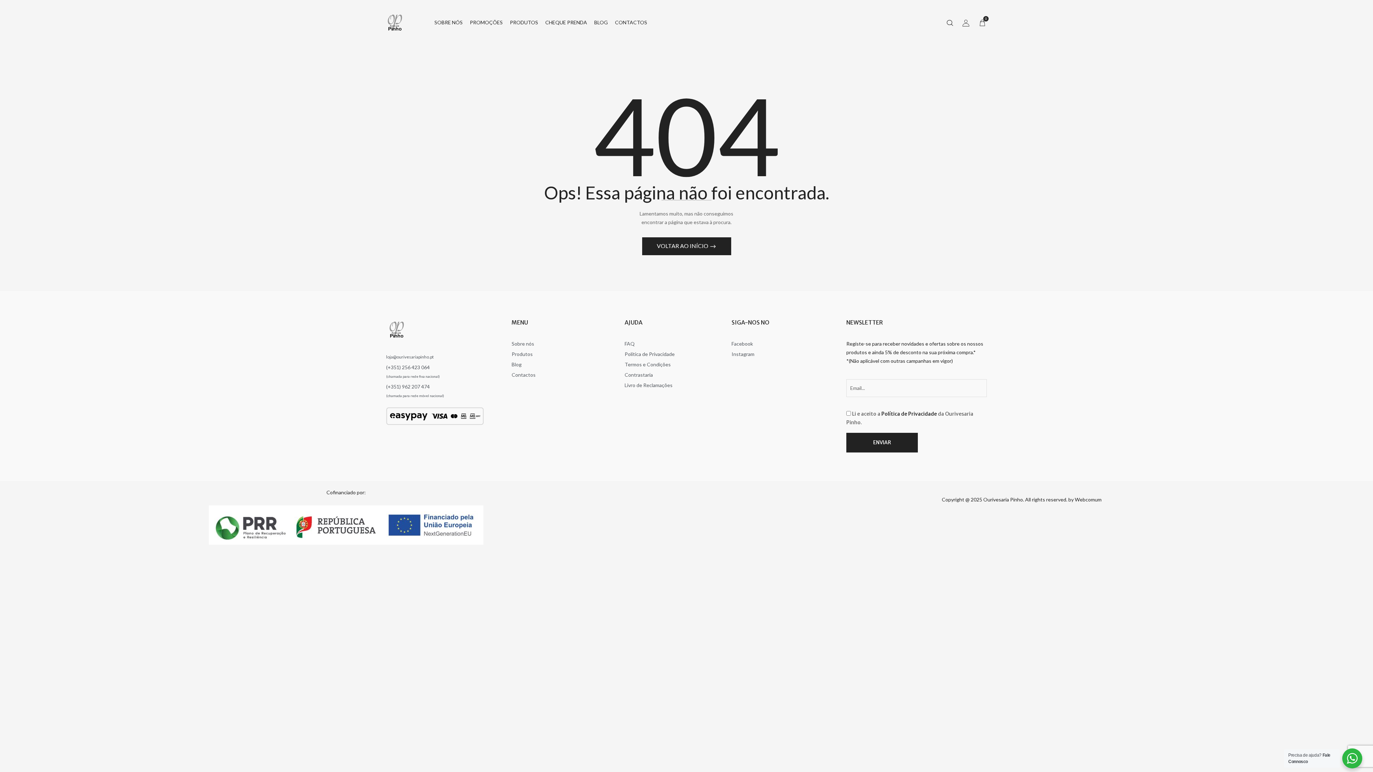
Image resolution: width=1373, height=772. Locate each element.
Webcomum (1088, 499)
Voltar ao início (683, 245)
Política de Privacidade (909, 414)
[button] (982, 22)
